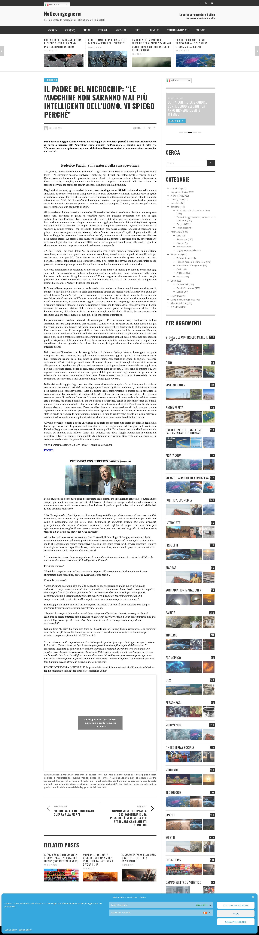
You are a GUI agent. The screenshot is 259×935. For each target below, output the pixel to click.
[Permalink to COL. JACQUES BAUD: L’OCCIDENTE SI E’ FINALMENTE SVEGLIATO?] (196, 532)
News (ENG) (177, 199)
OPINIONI (176, 188)
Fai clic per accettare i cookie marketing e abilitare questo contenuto (100, 723)
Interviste (175, 203)
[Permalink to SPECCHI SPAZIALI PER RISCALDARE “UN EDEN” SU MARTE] (196, 801)
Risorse (180, 243)
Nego (236, 913)
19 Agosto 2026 (182, 47)
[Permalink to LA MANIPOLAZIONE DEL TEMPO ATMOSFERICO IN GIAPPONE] (196, 349)
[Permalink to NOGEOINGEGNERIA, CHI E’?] (178, 532)
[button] (253, 897)
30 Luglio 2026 (50, 865)
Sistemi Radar (183, 258)
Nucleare (181, 272)
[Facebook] (200, 3)
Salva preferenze (235, 921)
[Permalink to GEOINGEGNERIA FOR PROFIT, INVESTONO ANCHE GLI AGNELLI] (208, 667)
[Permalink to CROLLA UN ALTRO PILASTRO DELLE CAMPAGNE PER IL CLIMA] (208, 689)
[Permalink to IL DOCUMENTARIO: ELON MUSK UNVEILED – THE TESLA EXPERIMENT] (139, 875)
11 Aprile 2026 (128, 865)
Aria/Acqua (182, 239)
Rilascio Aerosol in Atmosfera (191, 261)
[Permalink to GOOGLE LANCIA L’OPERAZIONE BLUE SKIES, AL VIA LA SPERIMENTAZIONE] (195, 59)
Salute (180, 291)
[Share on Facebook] (144, 127)
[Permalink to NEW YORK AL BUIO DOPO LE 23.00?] (196, 667)
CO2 (179, 269)
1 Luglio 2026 (89, 868)
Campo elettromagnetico (183, 299)
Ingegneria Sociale (180, 192)
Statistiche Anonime (236, 905)
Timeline (175, 206)
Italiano (54, 4)
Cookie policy (10, 929)
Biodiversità (182, 284)
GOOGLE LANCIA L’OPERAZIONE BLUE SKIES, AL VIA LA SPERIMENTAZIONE (195, 41)
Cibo (179, 235)
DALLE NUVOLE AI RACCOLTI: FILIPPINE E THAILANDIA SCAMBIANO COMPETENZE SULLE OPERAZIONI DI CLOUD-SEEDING (107, 45)
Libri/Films (51, 80)
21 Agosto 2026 (50, 47)
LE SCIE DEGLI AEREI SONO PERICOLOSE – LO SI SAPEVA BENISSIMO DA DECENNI (147, 43)
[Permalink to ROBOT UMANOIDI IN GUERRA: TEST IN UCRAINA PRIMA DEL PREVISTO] (63, 59)
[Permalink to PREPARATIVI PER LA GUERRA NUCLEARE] (178, 779)
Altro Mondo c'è (178, 303)
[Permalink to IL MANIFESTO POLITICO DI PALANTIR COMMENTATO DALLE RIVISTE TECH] (208, 756)
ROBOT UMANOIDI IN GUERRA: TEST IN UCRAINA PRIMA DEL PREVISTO (63, 41)
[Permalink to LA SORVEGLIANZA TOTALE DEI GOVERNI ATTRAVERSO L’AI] (196, 756)
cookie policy (25, 929)
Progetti (181, 224)
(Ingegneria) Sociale (186, 250)
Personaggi (182, 227)
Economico (182, 246)
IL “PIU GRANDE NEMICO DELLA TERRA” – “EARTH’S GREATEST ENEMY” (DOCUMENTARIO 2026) (61, 858)
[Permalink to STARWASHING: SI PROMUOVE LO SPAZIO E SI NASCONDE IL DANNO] (208, 824)
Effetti (174, 280)
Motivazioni (176, 231)
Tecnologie (176, 254)
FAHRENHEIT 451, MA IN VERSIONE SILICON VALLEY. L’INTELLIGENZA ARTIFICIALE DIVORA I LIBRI (98, 859)
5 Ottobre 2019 (55, 128)
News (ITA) (176, 195)
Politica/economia (185, 288)
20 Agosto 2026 (95, 54)
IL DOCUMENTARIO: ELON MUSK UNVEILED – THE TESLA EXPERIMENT (139, 858)
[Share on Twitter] (149, 127)
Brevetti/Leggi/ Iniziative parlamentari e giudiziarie (184, 431)
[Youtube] (206, 3)
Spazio (180, 276)
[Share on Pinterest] (154, 127)
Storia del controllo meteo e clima (193, 210)
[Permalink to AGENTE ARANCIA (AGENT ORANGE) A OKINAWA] (178, 622)
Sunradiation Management (190, 265)
